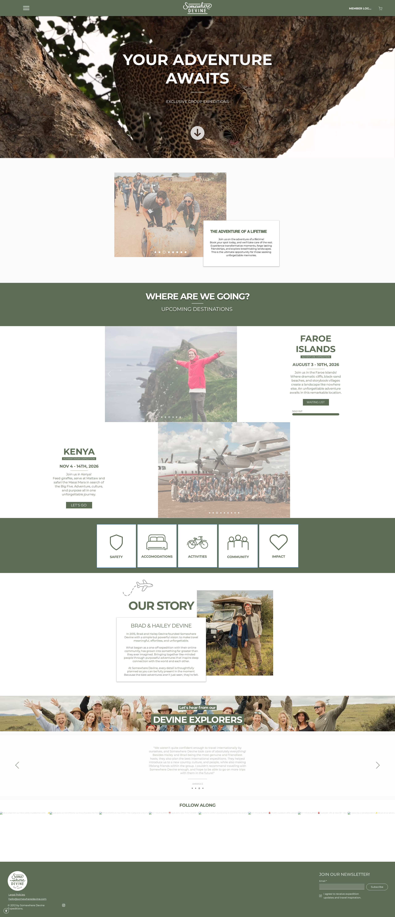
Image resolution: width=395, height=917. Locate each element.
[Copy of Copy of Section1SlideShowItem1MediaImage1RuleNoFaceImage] (199, 788)
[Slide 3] (216, 512)
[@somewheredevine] (197, 808)
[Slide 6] (173, 252)
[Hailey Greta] (155, 252)
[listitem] (116, 546)
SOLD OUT (297, 411)
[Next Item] (386, 837)
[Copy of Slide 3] (223, 512)
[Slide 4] (169, 417)
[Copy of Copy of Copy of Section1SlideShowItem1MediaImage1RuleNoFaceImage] (202, 788)
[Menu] (26, 8)
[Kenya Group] (177, 252)
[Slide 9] (169, 252)
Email (323, 881)
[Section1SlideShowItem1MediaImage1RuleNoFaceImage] (192, 788)
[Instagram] (64, 905)
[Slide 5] (160, 252)
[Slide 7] (165, 252)
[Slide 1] (161, 417)
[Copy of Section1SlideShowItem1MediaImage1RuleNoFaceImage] (196, 788)
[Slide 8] (185, 252)
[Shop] (380, 8)
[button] (6, 911)
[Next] (232, 374)
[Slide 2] (213, 512)
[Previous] (109, 374)
